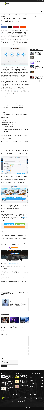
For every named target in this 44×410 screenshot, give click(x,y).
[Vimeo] (41, 0)
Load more (36, 81)
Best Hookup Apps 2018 (24, 292)
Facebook (11, 306)
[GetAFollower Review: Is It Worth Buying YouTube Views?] (32, 62)
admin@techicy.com (19, 403)
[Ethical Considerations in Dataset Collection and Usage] (3, 388)
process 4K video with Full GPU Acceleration (15, 98)
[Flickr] (36, 398)
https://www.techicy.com (14, 301)
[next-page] (3, 330)
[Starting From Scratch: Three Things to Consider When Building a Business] (32, 57)
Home (2, 14)
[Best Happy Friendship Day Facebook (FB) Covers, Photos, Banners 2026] (17, 376)
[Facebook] (36, 0)
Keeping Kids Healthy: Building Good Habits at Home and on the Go (38, 53)
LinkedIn (15, 306)
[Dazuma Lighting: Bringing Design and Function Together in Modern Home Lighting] (32, 72)
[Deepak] (1, 24)
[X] (39, 0)
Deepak (4, 24)
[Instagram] (37, 0)
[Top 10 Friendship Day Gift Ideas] (17, 386)
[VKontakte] (31, 401)
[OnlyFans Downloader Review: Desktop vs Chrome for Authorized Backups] (24, 320)
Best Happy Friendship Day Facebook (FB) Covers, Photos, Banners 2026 (24, 376)
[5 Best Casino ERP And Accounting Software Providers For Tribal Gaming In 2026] (5, 320)
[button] (42, 11)
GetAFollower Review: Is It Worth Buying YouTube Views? (39, 62)
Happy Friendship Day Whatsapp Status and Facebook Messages (23, 381)
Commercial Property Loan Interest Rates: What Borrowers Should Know (39, 77)
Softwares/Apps (6, 14)
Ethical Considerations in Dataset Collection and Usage (9, 388)
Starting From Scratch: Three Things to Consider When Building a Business (39, 58)
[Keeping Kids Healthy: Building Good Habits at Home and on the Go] (32, 53)
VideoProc (3, 33)
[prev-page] (1, 330)
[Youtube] (42, 0)
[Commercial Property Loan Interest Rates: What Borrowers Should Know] (32, 77)
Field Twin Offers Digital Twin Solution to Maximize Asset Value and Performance (7, 293)
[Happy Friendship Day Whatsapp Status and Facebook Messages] (17, 381)
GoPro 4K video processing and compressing (15, 263)
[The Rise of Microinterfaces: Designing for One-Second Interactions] (14, 320)
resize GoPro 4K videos (17, 90)
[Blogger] (31, 398)
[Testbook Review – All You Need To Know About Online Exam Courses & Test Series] (3, 376)
